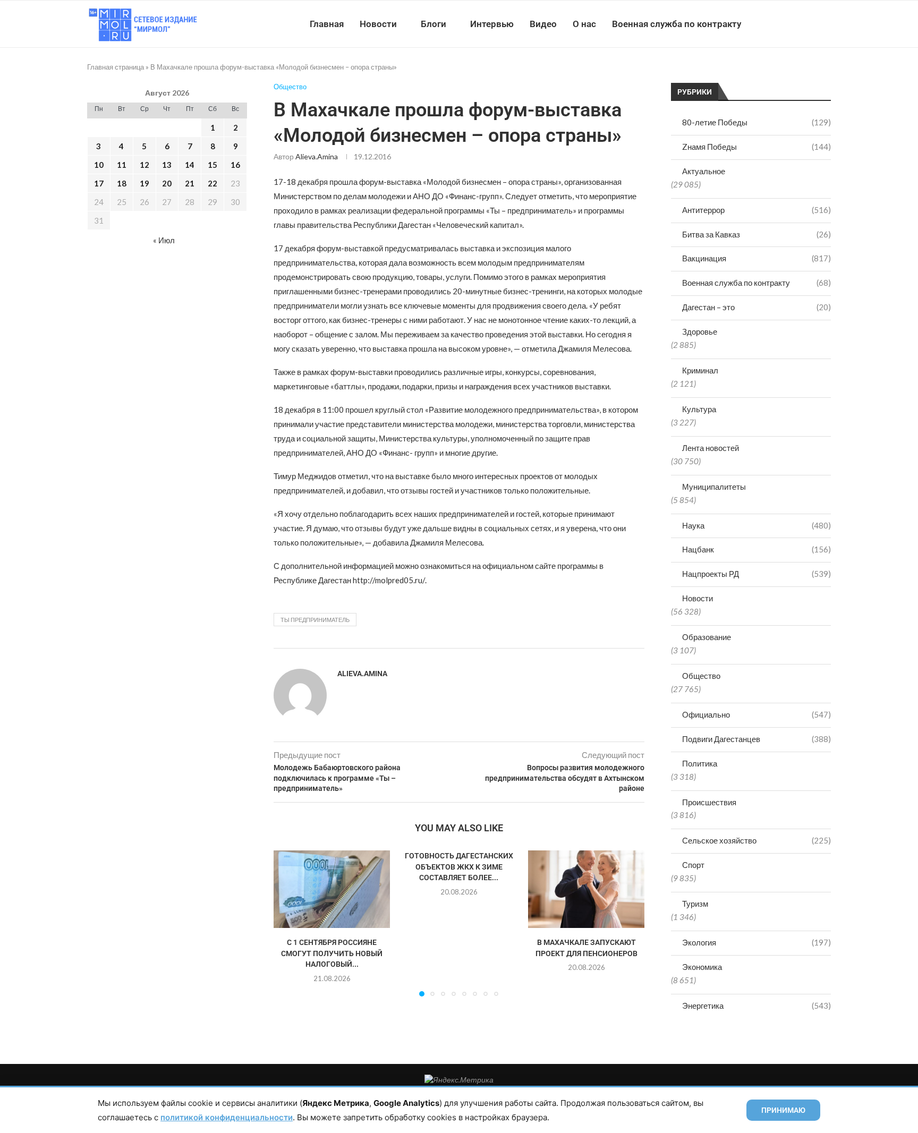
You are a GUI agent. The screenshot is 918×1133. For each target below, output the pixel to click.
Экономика (702, 967)
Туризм (695, 903)
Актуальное (703, 171)
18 (121, 183)
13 (167, 164)
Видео (543, 24)
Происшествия (709, 802)
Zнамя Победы (756, 146)
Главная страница (115, 67)
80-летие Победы (756, 122)
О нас (584, 24)
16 (235, 164)
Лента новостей (710, 448)
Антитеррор (756, 210)
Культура (699, 409)
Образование (706, 637)
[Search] (825, 24)
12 (144, 164)
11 (121, 164)
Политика (699, 763)
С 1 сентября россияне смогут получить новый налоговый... (331, 953)
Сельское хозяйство (756, 840)
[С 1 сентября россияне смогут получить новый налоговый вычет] (332, 889)
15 (212, 164)
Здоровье (699, 331)
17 (99, 183)
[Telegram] (798, 24)
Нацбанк (756, 549)
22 (212, 183)
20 (167, 183)
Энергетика (756, 1005)
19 (144, 183)
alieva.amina (316, 156)
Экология (756, 942)
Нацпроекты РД (756, 573)
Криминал (700, 370)
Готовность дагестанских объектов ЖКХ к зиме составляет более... (459, 866)
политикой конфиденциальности (226, 1117)
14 (189, 164)
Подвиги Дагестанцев (756, 739)
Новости (378, 24)
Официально (756, 714)
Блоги (433, 24)
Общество (701, 675)
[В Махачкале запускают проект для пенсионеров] (586, 889)
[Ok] (809, 24)
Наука (756, 525)
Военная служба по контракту (676, 24)
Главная (327, 24)
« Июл (164, 240)
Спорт (693, 865)
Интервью (492, 24)
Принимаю (783, 1110)
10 (99, 164)
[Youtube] (776, 24)
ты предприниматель (315, 619)
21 (189, 183)
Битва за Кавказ (756, 234)
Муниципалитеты (714, 486)
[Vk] (787, 24)
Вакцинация (756, 258)
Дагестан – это (756, 307)
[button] (288, 923)
